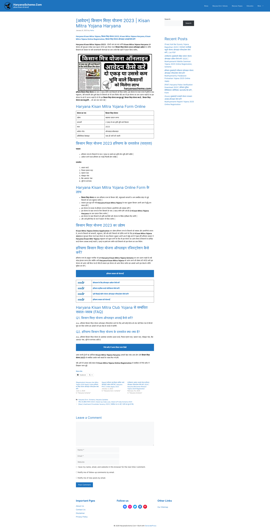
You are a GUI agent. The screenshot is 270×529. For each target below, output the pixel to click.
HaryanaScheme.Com (27, 4)
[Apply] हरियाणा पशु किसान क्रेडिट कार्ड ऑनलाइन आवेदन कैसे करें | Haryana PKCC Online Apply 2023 (113, 384)
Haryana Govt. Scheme (220, 6)
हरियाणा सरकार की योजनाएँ (101, 300)
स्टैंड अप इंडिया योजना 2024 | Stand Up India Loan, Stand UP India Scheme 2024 (105, 402)
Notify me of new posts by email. (92, 478)
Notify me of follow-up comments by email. (96, 472)
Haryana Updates (102, 399)
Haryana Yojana (237, 6)
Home (206, 6)
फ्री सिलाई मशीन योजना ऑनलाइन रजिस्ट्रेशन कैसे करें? (111, 294)
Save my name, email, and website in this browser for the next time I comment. (112, 467)
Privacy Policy (82, 517)
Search (167, 19)
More (259, 6)
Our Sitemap (162, 507)
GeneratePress (150, 526)
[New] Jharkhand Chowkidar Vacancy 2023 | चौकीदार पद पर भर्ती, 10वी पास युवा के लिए (106, 404)
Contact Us (80, 510)
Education (250, 6)
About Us (80, 506)
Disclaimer (80, 513)
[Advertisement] (179, 158)
